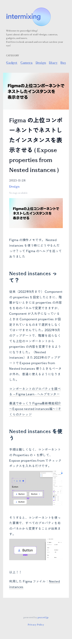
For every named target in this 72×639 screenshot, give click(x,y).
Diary (53, 63)
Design (41, 63)
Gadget (11, 63)
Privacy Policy (36, 625)
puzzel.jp (43, 617)
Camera (27, 63)
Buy (63, 63)
